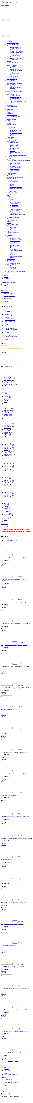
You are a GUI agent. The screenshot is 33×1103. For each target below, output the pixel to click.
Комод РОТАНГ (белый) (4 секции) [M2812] (12, 924)
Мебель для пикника (12, 272)
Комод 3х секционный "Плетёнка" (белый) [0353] (14, 902)
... (15, 540)
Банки (8, 120)
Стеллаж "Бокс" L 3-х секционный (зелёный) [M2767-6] (15, 988)
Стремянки (13, 207)
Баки (8, 122)
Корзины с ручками (15, 54)
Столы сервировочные (16, 250)
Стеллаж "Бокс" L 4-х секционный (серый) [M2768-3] (15, 688)
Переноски (10, 176)
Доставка (6, 1069)
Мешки (9, 221)
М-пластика (7, 514)
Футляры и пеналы (15, 73)
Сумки (11, 228)
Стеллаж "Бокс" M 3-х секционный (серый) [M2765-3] (15, 1031)
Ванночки (9, 138)
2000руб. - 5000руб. (9, 384)
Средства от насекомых (13, 261)
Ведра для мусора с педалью (14, 92)
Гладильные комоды (12, 80)
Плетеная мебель (14, 245)
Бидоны (9, 123)
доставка (6, 275)
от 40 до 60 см (7, 426)
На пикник (10, 270)
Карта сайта (7, 1070)
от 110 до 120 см (8, 432)
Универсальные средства (13, 263)
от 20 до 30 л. (7, 410)
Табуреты (7, 311)
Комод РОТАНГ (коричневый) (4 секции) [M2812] (14, 1009)
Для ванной (8, 331)
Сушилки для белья (15, 170)
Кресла (6, 322)
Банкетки (9, 235)
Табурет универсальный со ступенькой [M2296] (13, 602)
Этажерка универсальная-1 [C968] (9, 881)
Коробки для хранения (16, 70)
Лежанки (12, 184)
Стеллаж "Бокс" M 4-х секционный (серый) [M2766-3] (15, 752)
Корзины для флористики (16, 52)
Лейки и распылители (15, 202)
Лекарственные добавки (16, 188)
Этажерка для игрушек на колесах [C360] (11, 730)
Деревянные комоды (12, 81)
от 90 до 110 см (8, 430)
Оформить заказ (5, 292)
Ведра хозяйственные (12, 106)
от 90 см (6, 429)
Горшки (9, 195)
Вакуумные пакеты (15, 163)
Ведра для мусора (11, 104)
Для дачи (6, 339)
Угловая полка (8, 318)
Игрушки (12, 146)
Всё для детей (10, 137)
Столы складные (14, 249)
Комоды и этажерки (12, 79)
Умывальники (13, 213)
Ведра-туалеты (11, 105)
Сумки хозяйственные (12, 224)
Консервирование (14, 128)
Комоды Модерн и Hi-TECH (14, 83)
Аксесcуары (10, 174)
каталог (6, 38)
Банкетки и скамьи (10, 320)
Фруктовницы (13, 135)
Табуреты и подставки (16, 209)
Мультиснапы (13, 149)
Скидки (6, 1071)
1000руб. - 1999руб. (9, 382)
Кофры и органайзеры (15, 167)
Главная (3, 526)
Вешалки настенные (15, 238)
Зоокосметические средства (17, 189)
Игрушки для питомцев (16, 180)
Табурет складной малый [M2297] (9, 709)
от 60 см (6, 496)
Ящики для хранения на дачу (17, 214)
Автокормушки (14, 181)
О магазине (7, 1067)
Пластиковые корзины (12, 43)
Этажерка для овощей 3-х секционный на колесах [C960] (15, 623)
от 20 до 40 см (7, 480)
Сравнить (3, 564)
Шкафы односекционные (16, 256)
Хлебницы (12, 134)
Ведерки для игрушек (12, 140)
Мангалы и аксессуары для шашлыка (16, 271)
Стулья (11, 252)
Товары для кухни (8, 306)
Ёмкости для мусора (12, 90)
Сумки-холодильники (15, 116)
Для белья (9, 41)
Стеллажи (12, 242)
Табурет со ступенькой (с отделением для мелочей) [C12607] (16, 838)
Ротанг (5, 399)
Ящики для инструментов (13, 62)
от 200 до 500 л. (8, 415)
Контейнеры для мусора (16, 97)
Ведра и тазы (10, 102)
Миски (11, 126)
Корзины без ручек (15, 55)
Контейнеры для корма (16, 187)
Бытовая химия (11, 259)
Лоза (5, 395)
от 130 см (6, 435)
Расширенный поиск (10, 282)
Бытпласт (6, 513)
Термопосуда (10, 113)
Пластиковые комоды (15, 87)
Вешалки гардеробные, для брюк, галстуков (18, 160)
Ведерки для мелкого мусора (14, 91)
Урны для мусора (14, 99)
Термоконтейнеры (14, 117)
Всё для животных (11, 173)
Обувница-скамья (14, 86)
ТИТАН (6, 517)
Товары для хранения (9, 296)
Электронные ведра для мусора (18, 101)
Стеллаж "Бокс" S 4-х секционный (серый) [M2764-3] (15, 773)
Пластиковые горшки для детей (18, 155)
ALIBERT (6, 504)
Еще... (5, 385)
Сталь (5, 400)
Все (17, 540)
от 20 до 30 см (7, 423)
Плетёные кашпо (14, 56)
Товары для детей (8, 298)
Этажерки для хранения (11, 336)
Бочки (11, 199)
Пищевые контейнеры (15, 68)
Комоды (7, 325)
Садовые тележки (14, 210)
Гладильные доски (14, 164)
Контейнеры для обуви (16, 166)
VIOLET (6, 510)
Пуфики (12, 248)
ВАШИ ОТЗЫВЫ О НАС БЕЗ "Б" (16, 369)
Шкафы (7, 332)
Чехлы (11, 171)
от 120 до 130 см (8, 433)
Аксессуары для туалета (13, 234)
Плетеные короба (14, 69)
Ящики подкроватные (12, 63)
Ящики (9, 61)
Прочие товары (14, 153)
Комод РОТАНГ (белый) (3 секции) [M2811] (12, 967)
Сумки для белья (14, 169)
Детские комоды (14, 144)
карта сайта (13, 2)
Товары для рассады (15, 212)
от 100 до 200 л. (8, 414)
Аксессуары (10, 158)
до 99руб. (6, 377)
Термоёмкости (10, 109)
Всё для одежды (11, 156)
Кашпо (8, 196)
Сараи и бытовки (14, 206)
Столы (11, 243)
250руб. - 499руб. (8, 380)
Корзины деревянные (12, 44)
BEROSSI (6, 506)
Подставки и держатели (16, 133)
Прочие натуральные (15, 58)
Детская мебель (14, 142)
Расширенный (4, 524)
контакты (6, 278)
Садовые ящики (14, 205)
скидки (5, 274)
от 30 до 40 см (7, 425)
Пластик (6, 397)
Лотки (11, 185)
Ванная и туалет (11, 260)
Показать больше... (12, 45)
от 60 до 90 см (7, 428)
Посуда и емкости (11, 119)
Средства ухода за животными (15, 177)
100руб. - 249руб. (8, 378)
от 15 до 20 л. (7, 408)
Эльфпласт (6, 518)
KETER (6, 509)
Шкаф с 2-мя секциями (16, 254)
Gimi (5, 507)
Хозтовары (6, 301)
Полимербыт (7, 515)
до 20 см (6, 443)
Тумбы (11, 253)
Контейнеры (13, 66)
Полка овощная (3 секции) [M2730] (10, 945)
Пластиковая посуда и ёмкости (18, 131)
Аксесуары (13, 191)
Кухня (11, 266)
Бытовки (12, 77)
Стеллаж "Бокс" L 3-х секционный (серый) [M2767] (14, 557)
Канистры (12, 127)
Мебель (9, 231)
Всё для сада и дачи (12, 192)
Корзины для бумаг (15, 95)
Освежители (13, 267)
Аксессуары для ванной (13, 232)
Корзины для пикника (15, 48)
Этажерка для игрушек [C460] (8, 795)
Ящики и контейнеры (12, 59)
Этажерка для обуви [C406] (8, 859)
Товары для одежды (9, 303)
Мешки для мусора (15, 98)
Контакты (6, 1073)
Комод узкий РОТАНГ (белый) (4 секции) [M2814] (14, 645)
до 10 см (6, 477)
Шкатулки (12, 74)
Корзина (3, 290)
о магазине (5, 2)
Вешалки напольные (15, 239)
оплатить (6, 277)
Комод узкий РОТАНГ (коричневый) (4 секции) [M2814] (15, 1052)
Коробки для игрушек (15, 148)
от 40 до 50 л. (7, 413)
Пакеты (9, 223)
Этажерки (12, 88)
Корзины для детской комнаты (18, 51)
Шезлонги (12, 257)
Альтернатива (7, 511)
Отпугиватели (13, 203)
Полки (11, 246)
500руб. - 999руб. (8, 381)
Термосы (9, 112)
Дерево (5, 393)
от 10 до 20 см (7, 492)
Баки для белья (14, 76)
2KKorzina (6, 503)
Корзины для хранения (16, 50)
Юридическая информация (11, 1074)
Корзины (9, 40)
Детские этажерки (14, 145)
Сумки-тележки (14, 230)
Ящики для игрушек (15, 152)
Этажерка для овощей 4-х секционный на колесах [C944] (15, 666)
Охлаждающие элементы (13, 110)
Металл (6, 396)
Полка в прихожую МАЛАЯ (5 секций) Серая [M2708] (15, 816)
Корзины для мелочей (15, 47)
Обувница (7, 314)
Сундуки (12, 72)
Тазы (8, 108)
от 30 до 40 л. (7, 411)
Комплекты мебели (15, 241)
